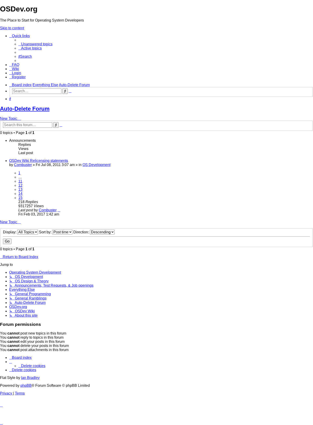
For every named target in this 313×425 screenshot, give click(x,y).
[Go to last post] (59, 210)
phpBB (26, 385)
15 (20, 198)
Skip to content (12, 28)
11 (20, 181)
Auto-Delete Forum (24, 109)
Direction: (81, 232)
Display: (10, 232)
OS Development (96, 165)
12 (20, 185)
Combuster (23, 165)
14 (20, 194)
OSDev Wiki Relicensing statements (38, 161)
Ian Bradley (30, 378)
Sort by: (45, 232)
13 (20, 189)
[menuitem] (35, 44)
